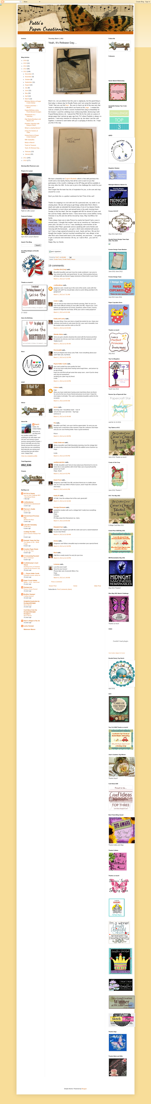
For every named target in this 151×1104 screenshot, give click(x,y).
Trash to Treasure (30, 145)
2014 (25, 66)
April (26, 96)
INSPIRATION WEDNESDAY (32, 504)
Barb (55, 552)
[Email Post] (70, 257)
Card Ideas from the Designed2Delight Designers (30, 612)
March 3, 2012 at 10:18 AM (62, 501)
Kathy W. (57, 495)
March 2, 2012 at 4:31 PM (62, 473)
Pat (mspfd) (57, 350)
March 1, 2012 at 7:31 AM (62, 294)
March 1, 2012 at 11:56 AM (62, 344)
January (28, 154)
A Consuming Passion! (31, 556)
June (27, 90)
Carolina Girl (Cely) (60, 269)
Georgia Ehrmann (59, 507)
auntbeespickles (59, 462)
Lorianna (57, 564)
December (28, 74)
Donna (56, 541)
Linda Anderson (59, 442)
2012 (25, 71)
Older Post (97, 586)
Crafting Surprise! (29, 596)
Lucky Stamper (29, 626)
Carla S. (56, 301)
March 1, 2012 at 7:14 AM (62, 279)
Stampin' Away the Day (31, 540)
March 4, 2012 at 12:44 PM (62, 558)
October (27, 79)
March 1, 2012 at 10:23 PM (62, 381)
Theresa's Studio (29, 509)
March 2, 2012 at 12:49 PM (62, 436)
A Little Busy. (27, 526)
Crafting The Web (29, 532)
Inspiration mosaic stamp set (32, 575)
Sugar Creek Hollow (30, 580)
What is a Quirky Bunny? (32, 128)
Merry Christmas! (29, 558)
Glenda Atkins (58, 334)
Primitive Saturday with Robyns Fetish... (32, 124)
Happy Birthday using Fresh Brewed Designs (33, 111)
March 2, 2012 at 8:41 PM (62, 489)
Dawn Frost (57, 480)
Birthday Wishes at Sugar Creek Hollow (33, 102)
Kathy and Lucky (59, 318)
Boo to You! (27, 511)
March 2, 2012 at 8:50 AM (62, 401)
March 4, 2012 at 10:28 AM (62, 534)
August (27, 85)
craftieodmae (58, 285)
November (28, 77)
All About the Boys (29, 519)
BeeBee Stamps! (29, 594)
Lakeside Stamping (30, 525)
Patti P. (37, 424)
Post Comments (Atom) (64, 589)
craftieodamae (29, 502)
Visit (117, 653)
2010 (25, 160)
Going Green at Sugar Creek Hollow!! (32, 136)
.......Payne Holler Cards (31, 573)
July (26, 88)
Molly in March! (29, 142)
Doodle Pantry (58, 259)
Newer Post (52, 586)
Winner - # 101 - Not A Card (31, 582)
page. (87, 107)
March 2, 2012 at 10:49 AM (62, 416)
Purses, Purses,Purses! (31, 589)
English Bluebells (71, 179)
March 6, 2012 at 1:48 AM (62, 577)
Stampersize (28, 587)
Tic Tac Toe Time (29, 551)
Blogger (84, 1089)
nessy (56, 407)
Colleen (56, 387)
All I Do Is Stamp (29, 493)
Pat (55, 423)
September (28, 82)
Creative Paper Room (31, 549)
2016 (25, 60)
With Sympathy (29, 140)
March (27, 99)
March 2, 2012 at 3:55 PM (62, 456)
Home (75, 586)
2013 (25, 69)
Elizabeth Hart (58, 527)
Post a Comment (56, 582)
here (67, 105)
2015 (25, 63)
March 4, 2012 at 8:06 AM (62, 521)
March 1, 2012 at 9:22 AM (62, 312)
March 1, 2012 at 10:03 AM (62, 328)
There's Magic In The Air (32, 621)
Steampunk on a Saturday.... (30, 115)
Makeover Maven (29, 629)
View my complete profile (29, 456)
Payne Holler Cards (60, 364)
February (28, 151)
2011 (25, 158)
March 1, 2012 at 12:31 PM (62, 357)
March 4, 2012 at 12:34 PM (62, 546)
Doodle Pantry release (69, 259)
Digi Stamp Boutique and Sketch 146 (33, 120)
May (26, 93)
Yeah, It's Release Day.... (32, 148)
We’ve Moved (27, 605)
